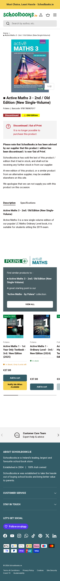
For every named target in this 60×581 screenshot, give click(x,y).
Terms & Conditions (11, 570)
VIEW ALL (30, 304)
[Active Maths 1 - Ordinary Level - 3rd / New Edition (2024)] (42, 326)
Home (5, 33)
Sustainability (18, 573)
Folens (6, 108)
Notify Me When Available (15, 385)
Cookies (40, 570)
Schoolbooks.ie (15, 566)
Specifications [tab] (28, 202)
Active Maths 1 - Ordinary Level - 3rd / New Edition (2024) (41, 350)
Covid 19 (6, 573)
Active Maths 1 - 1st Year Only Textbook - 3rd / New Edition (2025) (14, 351)
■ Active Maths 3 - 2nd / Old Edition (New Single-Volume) (26, 35)
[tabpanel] (30, 219)
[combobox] (30, 23)
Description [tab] (9, 202)
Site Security (52, 570)
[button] (47, 14)
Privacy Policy (28, 570)
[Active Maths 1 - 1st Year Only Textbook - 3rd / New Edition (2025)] (15, 326)
